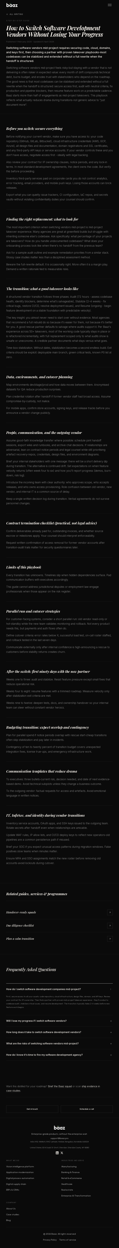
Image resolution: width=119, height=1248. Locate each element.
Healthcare (66, 1184)
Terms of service (67, 1240)
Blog (8, 1220)
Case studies (12, 1214)
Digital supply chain (16, 1184)
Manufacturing (69, 1166)
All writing (16, 14)
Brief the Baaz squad (60, 1086)
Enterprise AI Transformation (76, 1195)
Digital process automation (20, 1178)
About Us (11, 1208)
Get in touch (32, 1109)
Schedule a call (87, 1109)
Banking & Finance (70, 1172)
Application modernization (20, 1172)
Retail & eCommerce (71, 1178)
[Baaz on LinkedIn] (57, 1152)
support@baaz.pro (59, 1139)
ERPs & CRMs (12, 1190)
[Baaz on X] (61, 1152)
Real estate (67, 1190)
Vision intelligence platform (20, 1166)
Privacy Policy (50, 1240)
